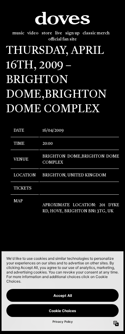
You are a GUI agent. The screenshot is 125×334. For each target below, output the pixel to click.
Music (18, 33)
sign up (72, 33)
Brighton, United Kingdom (74, 175)
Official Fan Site (62, 39)
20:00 (47, 144)
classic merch (96, 33)
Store (47, 33)
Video (33, 33)
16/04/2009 (53, 131)
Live (58, 33)
